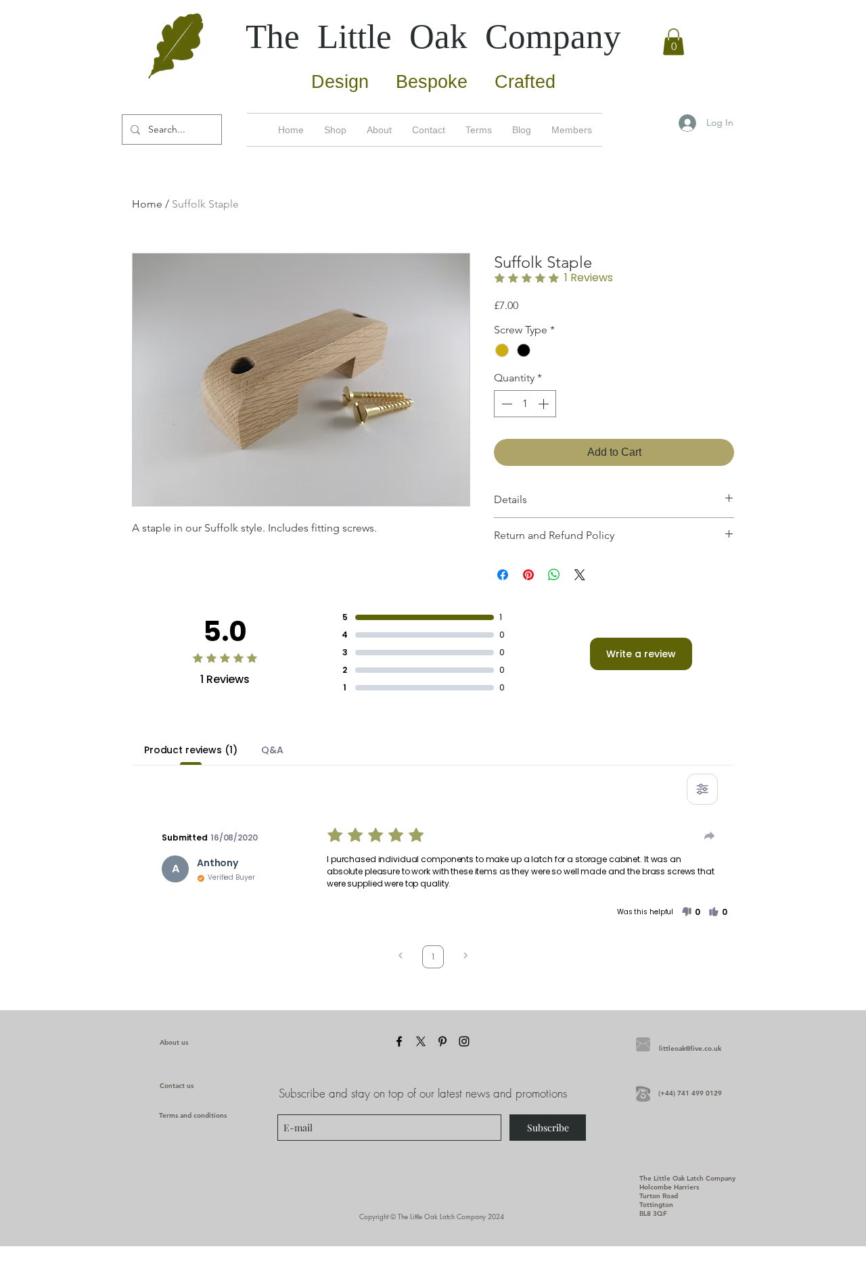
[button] (673, 41)
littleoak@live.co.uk (690, 1048)
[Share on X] (580, 575)
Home (147, 203)
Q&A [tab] (272, 750)
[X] (421, 1041)
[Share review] (710, 836)
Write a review (641, 654)
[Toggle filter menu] (702, 789)
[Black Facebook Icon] (399, 1041)
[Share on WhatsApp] (554, 575)
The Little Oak (433, 36)
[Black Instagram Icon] (464, 1041)
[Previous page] (400, 957)
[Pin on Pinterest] (528, 575)
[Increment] (544, 404)
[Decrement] (505, 404)
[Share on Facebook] (503, 575)
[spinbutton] (525, 404)
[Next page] (465, 957)
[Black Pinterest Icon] (442, 1041)
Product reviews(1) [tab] (190, 750)
